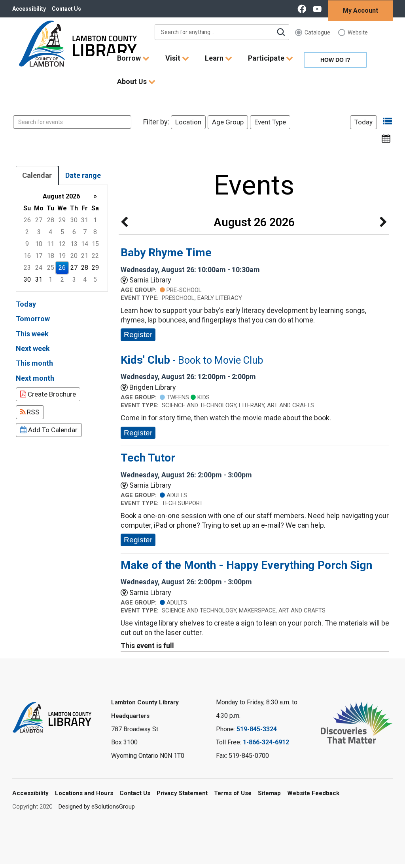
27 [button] (38, 220)
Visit (173, 58)
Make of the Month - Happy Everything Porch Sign (246, 565)
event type (270, 122)
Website (358, 32)
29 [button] (62, 220)
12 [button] (62, 244)
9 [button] (27, 244)
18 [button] (50, 255)
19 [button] (62, 255)
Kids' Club (192, 359)
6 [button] (74, 232)
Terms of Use (233, 793)
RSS (32, 412)
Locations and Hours (84, 793)
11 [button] (50, 244)
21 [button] (84, 255)
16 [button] (27, 255)
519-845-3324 (257, 729)
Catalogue (317, 32)
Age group (228, 122)
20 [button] (74, 255)
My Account (360, 10)
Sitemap (269, 793)
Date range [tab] (83, 175)
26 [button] (27, 220)
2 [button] (27, 232)
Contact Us (66, 9)
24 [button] (38, 267)
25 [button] (50, 267)
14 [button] (84, 244)
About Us (132, 81)
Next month (35, 378)
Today (363, 122)
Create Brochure (51, 394)
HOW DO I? (335, 60)
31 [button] (84, 220)
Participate (267, 58)
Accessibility (29, 9)
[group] (62, 238)
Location (188, 122)
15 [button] (95, 244)
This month (34, 363)
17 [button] (38, 255)
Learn (215, 58)
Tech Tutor (148, 457)
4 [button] (50, 232)
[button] (387, 121)
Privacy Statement (182, 793)
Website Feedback (313, 793)
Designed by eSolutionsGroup (97, 806)
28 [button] (50, 220)
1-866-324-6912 (266, 742)
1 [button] (95, 220)
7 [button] (85, 232)
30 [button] (74, 220)
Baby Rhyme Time (166, 252)
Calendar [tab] (37, 175)
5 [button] (62, 232)
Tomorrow (33, 319)
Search (281, 32)
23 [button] (27, 267)
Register (138, 334)
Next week (33, 348)
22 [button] (95, 255)
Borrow (129, 58)
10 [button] (38, 244)
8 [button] (95, 232)
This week (32, 334)
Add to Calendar (52, 430)
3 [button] (39, 232)
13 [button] (74, 244)
